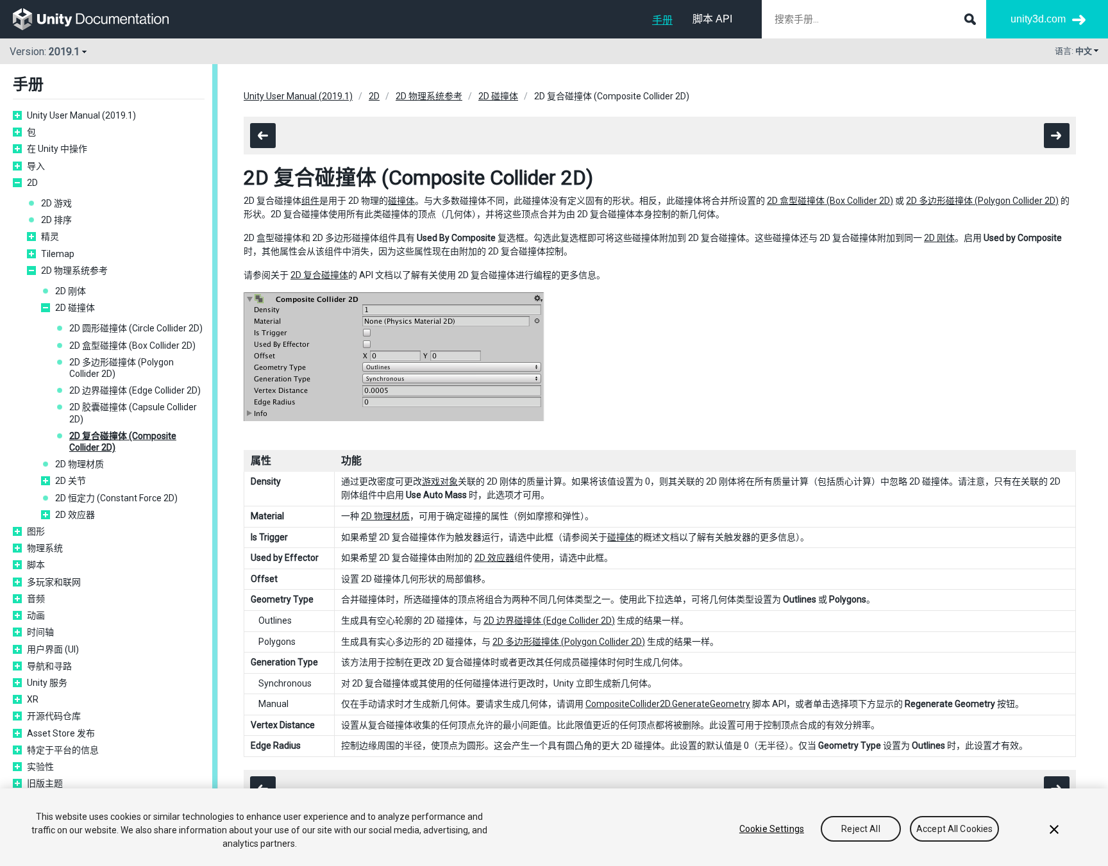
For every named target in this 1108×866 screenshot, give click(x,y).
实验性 (40, 767)
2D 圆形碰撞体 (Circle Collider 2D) (136, 328)
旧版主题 (45, 783)
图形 (36, 531)
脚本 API (712, 18)
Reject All (860, 829)
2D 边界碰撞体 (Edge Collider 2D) (135, 390)
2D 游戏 (56, 203)
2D (32, 183)
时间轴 (40, 632)
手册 (662, 20)
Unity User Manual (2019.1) (81, 115)
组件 (310, 201)
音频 (36, 599)
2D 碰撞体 (75, 308)
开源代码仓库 (54, 716)
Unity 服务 (47, 683)
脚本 (36, 565)
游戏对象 (440, 481)
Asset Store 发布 (61, 733)
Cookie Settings (771, 829)
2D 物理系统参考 (74, 270)
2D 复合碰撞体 (319, 275)
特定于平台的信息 (63, 750)
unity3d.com (1038, 18)
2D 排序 (56, 220)
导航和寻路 (49, 666)
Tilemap (57, 254)
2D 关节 (70, 481)
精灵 (50, 236)
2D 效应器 (75, 515)
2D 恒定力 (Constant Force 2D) (116, 498)
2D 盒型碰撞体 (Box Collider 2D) (132, 345)
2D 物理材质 (79, 464)
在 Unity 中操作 (57, 149)
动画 (36, 615)
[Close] (1054, 829)
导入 (36, 166)
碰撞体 (401, 201)
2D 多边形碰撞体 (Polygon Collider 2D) (121, 368)
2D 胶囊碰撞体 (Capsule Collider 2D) (133, 413)
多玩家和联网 (54, 582)
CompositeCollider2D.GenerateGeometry (667, 704)
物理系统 (45, 548)
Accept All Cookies (954, 829)
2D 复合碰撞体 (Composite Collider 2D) (122, 442)
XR (32, 699)
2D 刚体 (70, 291)
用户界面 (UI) (53, 649)
